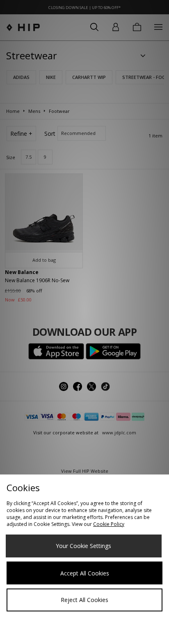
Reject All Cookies (84, 600)
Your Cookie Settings (83, 546)
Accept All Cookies (84, 573)
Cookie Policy (108, 524)
